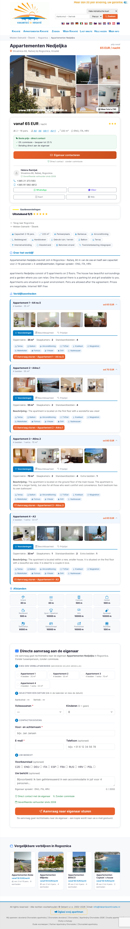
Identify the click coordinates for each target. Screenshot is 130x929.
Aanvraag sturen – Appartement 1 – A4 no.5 (40, 356)
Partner (53, 924)
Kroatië (16, 31)
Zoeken (111, 16)
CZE (18, 766)
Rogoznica (43, 38)
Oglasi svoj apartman (70, 911)
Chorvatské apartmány (88, 924)
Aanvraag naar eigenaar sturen (67, 811)
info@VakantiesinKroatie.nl (107, 907)
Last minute (86, 31)
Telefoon (77, 740)
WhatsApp (41, 190)
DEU (37, 766)
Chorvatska (73, 918)
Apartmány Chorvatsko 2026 (92, 918)
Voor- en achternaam (29, 727)
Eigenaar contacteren (67, 155)
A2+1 (53, 130)
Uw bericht (27, 773)
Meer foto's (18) (108, 109)
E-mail (20, 740)
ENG (27, 766)
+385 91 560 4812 (27, 184)
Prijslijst (64, 333)
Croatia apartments (114, 918)
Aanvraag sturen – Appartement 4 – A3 (38, 579)
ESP (54, 766)
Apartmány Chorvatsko (66, 924)
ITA (45, 766)
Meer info (114, 31)
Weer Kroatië (70, 31)
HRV (81, 766)
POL (90, 766)
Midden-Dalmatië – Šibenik (22, 38)
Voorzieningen (25, 333)
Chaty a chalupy (65, 921)
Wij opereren (11, 918)
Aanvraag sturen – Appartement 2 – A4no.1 (40, 427)
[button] (65, 212)
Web (93, 197)
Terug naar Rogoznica (23, 223)
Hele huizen (100, 31)
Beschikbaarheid (46, 333)
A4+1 (46, 130)
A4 (35, 130)
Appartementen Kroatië (35, 31)
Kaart (40, 197)
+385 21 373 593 (26, 180)
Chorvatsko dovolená (57, 918)
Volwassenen (24, 705)
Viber (93, 190)
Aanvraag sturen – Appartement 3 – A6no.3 (40, 505)
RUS (72, 766)
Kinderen (77, 705)
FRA (63, 766)
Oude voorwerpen (40, 924)
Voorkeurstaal (29, 761)
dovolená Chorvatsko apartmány (32, 918)
